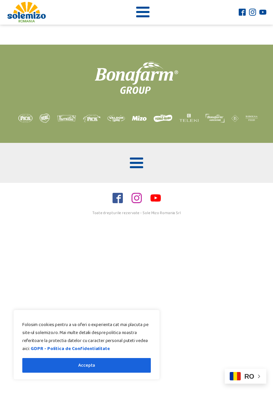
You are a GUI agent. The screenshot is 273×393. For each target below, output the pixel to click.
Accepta (86, 365)
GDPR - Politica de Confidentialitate (70, 348)
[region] (86, 345)
